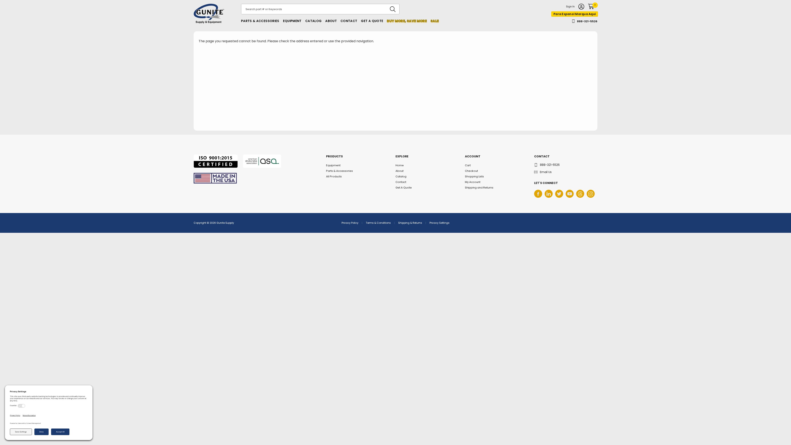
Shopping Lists (474, 176)
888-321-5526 (587, 21)
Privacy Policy (350, 223)
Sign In (570, 6)
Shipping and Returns (479, 188)
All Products (334, 176)
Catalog (313, 21)
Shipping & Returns (410, 223)
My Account (472, 182)
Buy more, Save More (407, 21)
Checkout (471, 171)
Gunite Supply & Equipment (206, 23)
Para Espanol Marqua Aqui (574, 14)
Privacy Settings (439, 223)
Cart (468, 165)
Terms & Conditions (378, 223)
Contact (349, 21)
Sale (435, 21)
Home (400, 165)
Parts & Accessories (260, 21)
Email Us (546, 172)
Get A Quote (372, 21)
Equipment (292, 21)
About (331, 21)
